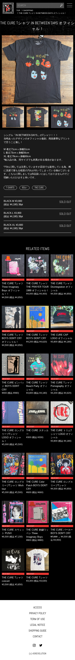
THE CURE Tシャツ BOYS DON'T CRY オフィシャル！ (12, 338)
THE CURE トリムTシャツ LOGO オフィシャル (62, 434)
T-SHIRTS (10, 187)
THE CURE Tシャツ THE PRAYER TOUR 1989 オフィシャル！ (37, 287)
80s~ (24, 187)
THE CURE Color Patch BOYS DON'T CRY (37, 485)
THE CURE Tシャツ (37, 577)
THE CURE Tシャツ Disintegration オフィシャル (62, 287)
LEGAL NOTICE (37, 625)
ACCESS (37, 607)
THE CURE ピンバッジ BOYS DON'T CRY (13, 386)
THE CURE (39, 187)
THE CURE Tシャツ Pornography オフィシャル (61, 386)
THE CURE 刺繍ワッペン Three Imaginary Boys (37, 533)
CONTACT (37, 636)
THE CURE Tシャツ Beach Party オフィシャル (37, 386)
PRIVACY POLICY (37, 613)
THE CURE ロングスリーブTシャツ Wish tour (13, 485)
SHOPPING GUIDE (37, 630)
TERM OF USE (37, 619)
